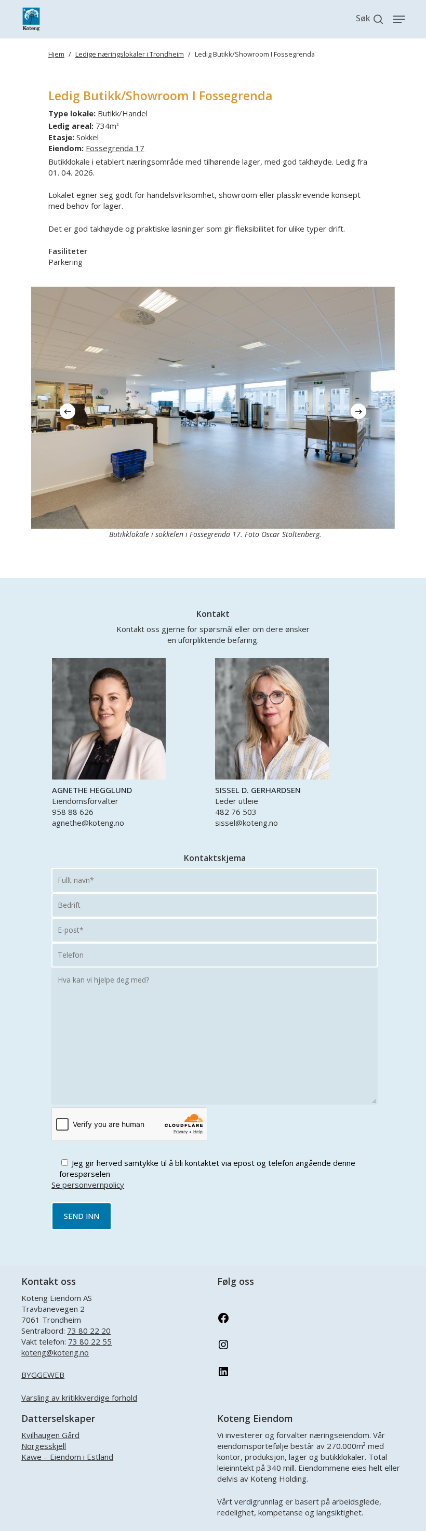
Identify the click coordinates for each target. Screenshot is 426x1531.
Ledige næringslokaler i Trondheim (129, 54)
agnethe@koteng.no (88, 822)
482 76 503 (236, 812)
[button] (399, 19)
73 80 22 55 (90, 1341)
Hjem (56, 54)
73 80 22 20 (89, 1330)
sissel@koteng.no (246, 822)
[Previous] (67, 411)
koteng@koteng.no (55, 1352)
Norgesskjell (43, 1446)
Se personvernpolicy (87, 1184)
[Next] (358, 411)
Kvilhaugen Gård (50, 1435)
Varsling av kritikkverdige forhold (79, 1397)
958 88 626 (73, 812)
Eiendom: (66, 148)
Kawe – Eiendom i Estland (67, 1457)
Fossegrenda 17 (115, 148)
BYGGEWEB (42, 1374)
